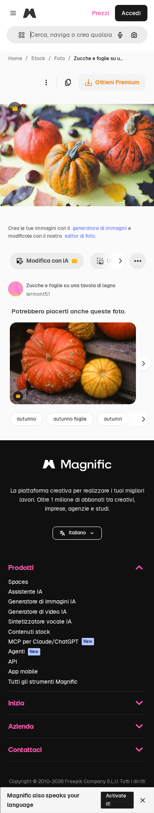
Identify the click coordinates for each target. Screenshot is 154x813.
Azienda (21, 726)
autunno (26, 419)
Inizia (16, 702)
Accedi (131, 13)
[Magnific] (77, 466)
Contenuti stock (29, 631)
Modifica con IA (42, 263)
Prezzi (100, 13)
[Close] (142, 800)
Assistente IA (25, 591)
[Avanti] (120, 261)
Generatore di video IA (37, 611)
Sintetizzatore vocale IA (39, 621)
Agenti (23, 651)
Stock (38, 58)
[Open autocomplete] (18, 35)
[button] (77, 533)
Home (15, 58)
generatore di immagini (100, 228)
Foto (59, 58)
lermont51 (38, 294)
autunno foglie (70, 419)
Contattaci (25, 749)
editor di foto (80, 236)
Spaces (18, 582)
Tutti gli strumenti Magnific (43, 681)
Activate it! (116, 800)
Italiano (77, 532)
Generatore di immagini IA (42, 601)
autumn (113, 419)
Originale (54, 109)
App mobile (23, 671)
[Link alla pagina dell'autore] (15, 290)
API (12, 661)
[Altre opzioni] (46, 82)
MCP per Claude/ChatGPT (50, 641)
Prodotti (21, 567)
